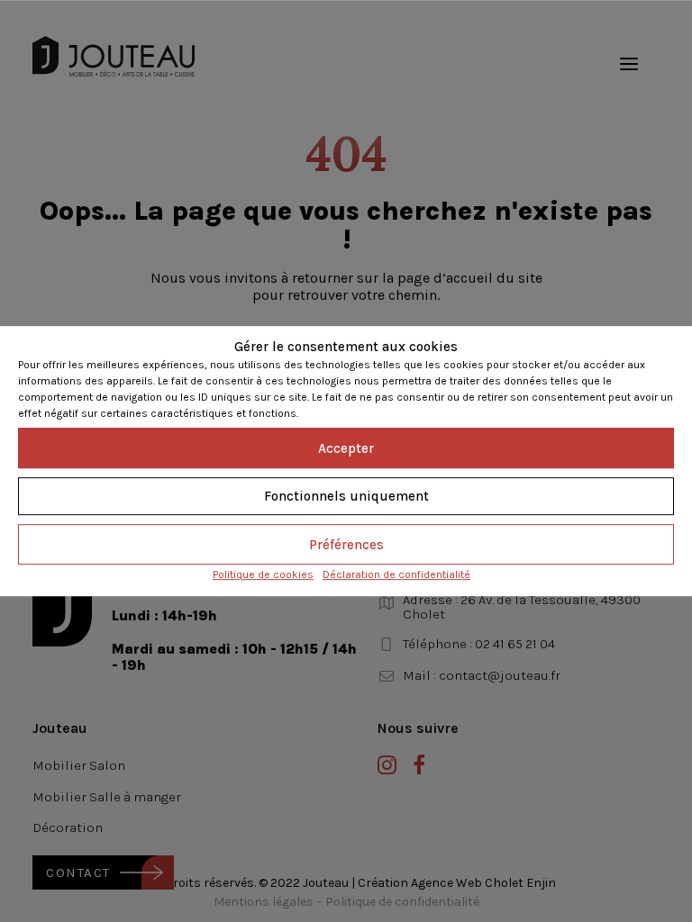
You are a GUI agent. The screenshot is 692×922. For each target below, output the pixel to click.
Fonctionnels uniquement (346, 496)
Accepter (346, 448)
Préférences (346, 545)
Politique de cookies (263, 574)
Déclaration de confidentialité (396, 574)
